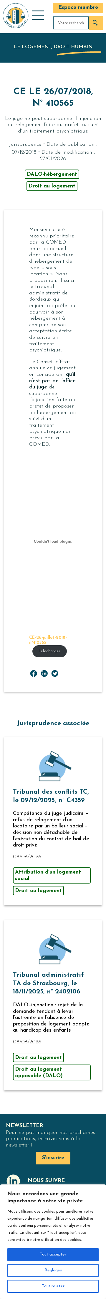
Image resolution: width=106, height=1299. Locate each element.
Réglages (53, 1270)
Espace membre (78, 7)
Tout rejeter (53, 1286)
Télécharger (49, 651)
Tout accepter (53, 1254)
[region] (53, 1241)
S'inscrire (53, 1158)
